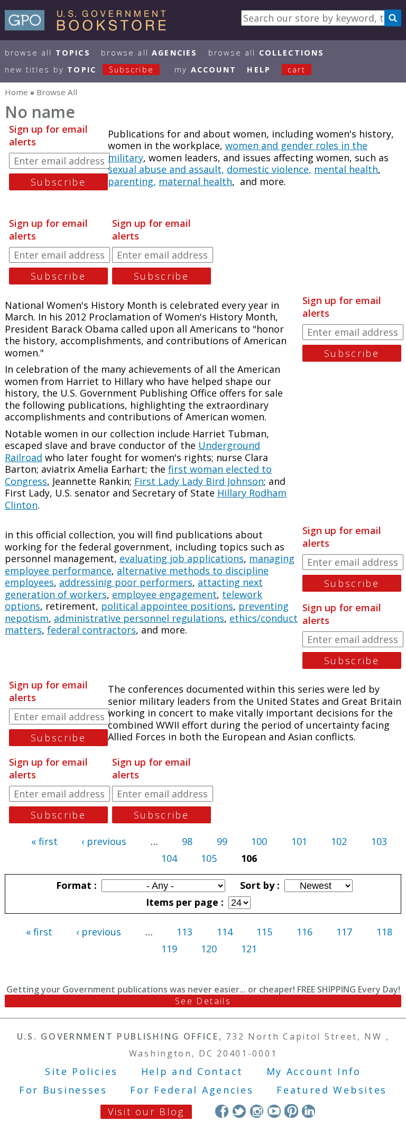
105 (209, 858)
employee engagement (164, 594)
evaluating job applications (181, 558)
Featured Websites (331, 1089)
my (205, 70)
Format (75, 885)
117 (344, 931)
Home (16, 92)
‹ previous (103, 841)
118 (384, 931)
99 (222, 841)
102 (339, 841)
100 (259, 841)
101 (299, 841)
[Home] (90, 27)
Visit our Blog (146, 1111)
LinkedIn (308, 1110)
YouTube (274, 1110)
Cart (297, 70)
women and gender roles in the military (237, 151)
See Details (203, 1001)
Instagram (256, 1110)
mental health (346, 169)
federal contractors (91, 629)
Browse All (47, 53)
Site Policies (81, 1071)
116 (304, 931)
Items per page (183, 902)
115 (264, 931)
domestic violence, (269, 169)
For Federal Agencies (191, 1089)
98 (187, 841)
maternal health (195, 181)
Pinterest (291, 1110)
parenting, (132, 181)
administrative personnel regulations (139, 618)
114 (225, 931)
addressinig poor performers (125, 582)
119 (169, 948)
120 (209, 948)
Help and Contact (192, 1071)
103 (379, 841)
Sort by (258, 885)
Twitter (239, 1110)
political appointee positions (167, 606)
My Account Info (314, 1071)
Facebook (221, 1110)
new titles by (79, 70)
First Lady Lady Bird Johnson (199, 481)
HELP (259, 70)
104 (169, 858)
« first (44, 841)
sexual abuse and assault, (166, 169)
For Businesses (63, 1089)
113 (184, 931)
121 (249, 948)
